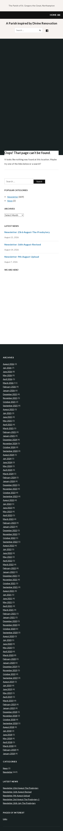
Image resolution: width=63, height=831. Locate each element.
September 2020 (10, 632)
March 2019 (8, 701)
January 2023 (9, 527)
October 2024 (9, 447)
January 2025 (9, 436)
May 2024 (7, 466)
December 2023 (10, 485)
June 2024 (7, 462)
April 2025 (7, 424)
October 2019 (9, 674)
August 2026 (8, 364)
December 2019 (10, 666)
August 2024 (8, 455)
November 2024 (10, 443)
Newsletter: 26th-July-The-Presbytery (19, 803)
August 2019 (8, 682)
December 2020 (10, 621)
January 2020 (9, 663)
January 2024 (9, 481)
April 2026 (7, 379)
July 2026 (7, 368)
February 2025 (9, 432)
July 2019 (7, 685)
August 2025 (8, 409)
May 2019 (7, 693)
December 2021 (10, 576)
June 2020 (7, 644)
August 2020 (8, 636)
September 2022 (10, 542)
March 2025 (8, 428)
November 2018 (10, 716)
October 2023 (9, 493)
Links (5, 819)
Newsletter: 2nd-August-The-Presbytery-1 (21, 799)
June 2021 (7, 598)
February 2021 (9, 614)
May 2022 (7, 557)
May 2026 (7, 375)
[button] (55, 15)
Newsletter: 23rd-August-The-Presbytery (27, 232)
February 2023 (9, 523)
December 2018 (10, 712)
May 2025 (7, 421)
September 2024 (10, 451)
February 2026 (9, 387)
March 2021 (8, 610)
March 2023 (8, 519)
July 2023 (7, 504)
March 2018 (8, 746)
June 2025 (7, 417)
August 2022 (8, 545)
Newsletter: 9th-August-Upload (21, 256)
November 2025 (10, 398)
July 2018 (7, 731)
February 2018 (9, 750)
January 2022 (9, 572)
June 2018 (7, 735)
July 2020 (7, 640)
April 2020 (7, 651)
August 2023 (8, 500)
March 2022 (8, 564)
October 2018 (9, 719)
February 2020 (9, 659)
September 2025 (10, 406)
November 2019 (10, 670)
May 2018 (7, 738)
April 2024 (7, 470)
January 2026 (9, 390)
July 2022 (7, 549)
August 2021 (8, 591)
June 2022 (7, 553)
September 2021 (10, 587)
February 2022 (9, 568)
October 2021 (9, 583)
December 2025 (10, 394)
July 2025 (7, 413)
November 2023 (10, 489)
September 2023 (10, 496)
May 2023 (7, 511)
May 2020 (7, 648)
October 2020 (9, 629)
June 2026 (7, 371)
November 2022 (10, 534)
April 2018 (7, 742)
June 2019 (7, 689)
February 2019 (9, 704)
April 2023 (7, 515)
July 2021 (7, 595)
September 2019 (10, 678)
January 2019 (9, 708)
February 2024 (9, 477)
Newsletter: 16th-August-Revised (22, 244)
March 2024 (8, 474)
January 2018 (9, 753)
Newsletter (12, 196)
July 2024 (7, 458)
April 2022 (7, 561)
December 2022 (10, 530)
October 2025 (9, 402)
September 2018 (10, 723)
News (10, 200)
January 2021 (9, 617)
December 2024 (10, 440)
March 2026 (8, 383)
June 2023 (7, 508)
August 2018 (8, 727)
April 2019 (7, 697)
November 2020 (10, 625)
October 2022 (9, 538)
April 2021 (7, 606)
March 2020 (8, 655)
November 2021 (10, 579)
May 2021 (7, 602)
